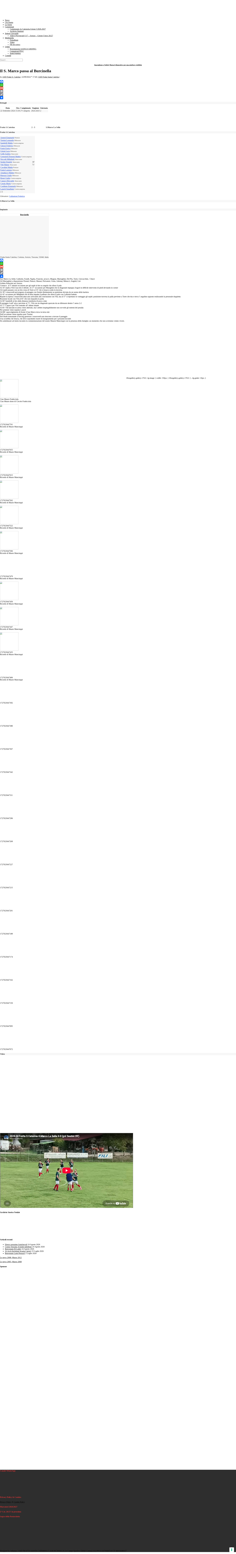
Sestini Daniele (6, 162)
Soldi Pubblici (15, 53)
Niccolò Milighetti (7, 159)
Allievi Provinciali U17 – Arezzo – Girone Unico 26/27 (31, 36)
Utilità (7, 47)
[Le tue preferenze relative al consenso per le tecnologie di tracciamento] (231, 1549)
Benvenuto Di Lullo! (13, 1249)
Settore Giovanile (11, 33)
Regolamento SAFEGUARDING (23, 49)
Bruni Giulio (5, 178)
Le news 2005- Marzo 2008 (11, 1262)
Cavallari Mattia (6, 167)
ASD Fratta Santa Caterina (48, 77)
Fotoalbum (14, 40)
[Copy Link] (118, 94)
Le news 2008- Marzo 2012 (11, 1257)
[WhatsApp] (118, 84)
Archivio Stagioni (17, 31)
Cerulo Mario (5, 184)
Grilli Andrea (5, 154)
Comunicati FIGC (17, 51)
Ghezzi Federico (6, 146)
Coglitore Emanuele (8, 186)
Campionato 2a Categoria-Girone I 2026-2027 (28, 29)
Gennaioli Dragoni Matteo (10, 157)
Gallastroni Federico (17, 196)
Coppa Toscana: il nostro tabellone (18, 1247)
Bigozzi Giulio (6, 175)
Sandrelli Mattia (6, 143)
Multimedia (9, 38)
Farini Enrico (5, 148)
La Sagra (8, 25)
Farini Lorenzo (6, 170)
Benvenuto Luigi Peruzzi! (15, 1253)
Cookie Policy (19, 1502)
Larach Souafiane (7, 189)
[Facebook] (118, 81)
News (7, 20)
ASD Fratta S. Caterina (11, 77)
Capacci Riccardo (7, 181)
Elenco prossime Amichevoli (16, 1244)
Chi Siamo (9, 22)
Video (12, 42)
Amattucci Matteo (7, 173)
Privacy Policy (5, 1502)
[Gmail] (118, 88)
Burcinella (24, 215)
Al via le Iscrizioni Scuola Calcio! (18, 1251)
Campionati (9, 27)
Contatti (8, 56)
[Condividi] (118, 97)
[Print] (118, 91)
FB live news (15, 44)
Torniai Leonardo (7, 140)
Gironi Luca (5, 151)
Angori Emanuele (7, 138)
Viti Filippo (4, 165)
